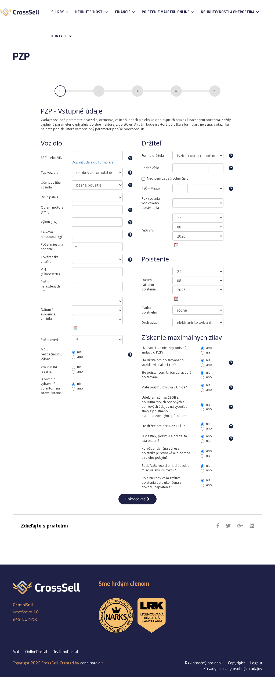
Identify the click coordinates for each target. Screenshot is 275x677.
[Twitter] (228, 526)
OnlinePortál (36, 651)
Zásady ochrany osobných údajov (232, 668)
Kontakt (59, 36)
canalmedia (90, 663)
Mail (16, 651)
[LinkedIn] (252, 526)
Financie (123, 12)
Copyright (236, 663)
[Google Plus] (240, 526)
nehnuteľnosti (89, 12)
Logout (256, 663)
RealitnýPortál (65, 651)
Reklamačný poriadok (204, 663)
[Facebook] (217, 526)
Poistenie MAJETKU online (166, 12)
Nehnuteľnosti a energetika (227, 12)
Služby (57, 12)
